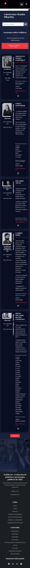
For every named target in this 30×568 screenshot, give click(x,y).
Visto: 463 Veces (7, 198)
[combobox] (13, 24)
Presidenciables (13, 188)
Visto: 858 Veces (7, 260)
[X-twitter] (17, 564)
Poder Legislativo (13, 119)
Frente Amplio (22, 161)
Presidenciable (7, 189)
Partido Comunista (23, 219)
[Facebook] (8, 564)
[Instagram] (13, 564)
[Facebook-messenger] (21, 564)
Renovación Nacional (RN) (19, 83)
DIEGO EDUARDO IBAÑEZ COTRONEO (20, 316)
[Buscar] (26, 24)
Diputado (7, 118)
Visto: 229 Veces (7, 329)
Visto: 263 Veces (7, 127)
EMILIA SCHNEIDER (20, 104)
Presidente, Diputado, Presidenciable (7, 248)
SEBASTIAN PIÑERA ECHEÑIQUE (20, 58)
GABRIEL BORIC (19, 234)
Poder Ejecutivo (13, 63)
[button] (22, 4)
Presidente (7, 69)
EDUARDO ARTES (19, 182)
